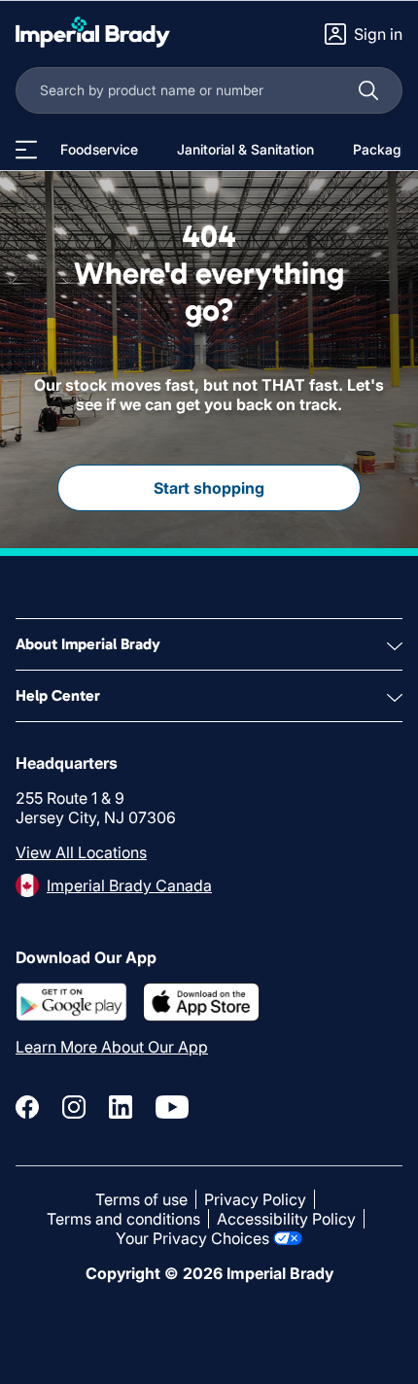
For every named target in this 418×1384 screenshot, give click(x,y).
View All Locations (81, 852)
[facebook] (27, 1107)
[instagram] (74, 1107)
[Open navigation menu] (26, 149)
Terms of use (141, 1199)
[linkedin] (120, 1107)
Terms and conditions (123, 1218)
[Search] (368, 90)
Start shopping (209, 488)
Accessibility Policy (286, 1218)
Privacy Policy (255, 1199)
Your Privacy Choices (192, 1238)
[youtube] (172, 1107)
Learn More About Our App (112, 1046)
